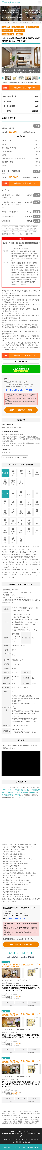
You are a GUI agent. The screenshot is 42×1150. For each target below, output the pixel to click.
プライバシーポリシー (30, 1139)
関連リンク (7, 1139)
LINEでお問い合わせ (21, 370)
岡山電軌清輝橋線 (17, 620)
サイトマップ (17, 1139)
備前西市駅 (21, 617)
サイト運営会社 (16, 1142)
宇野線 (14, 614)
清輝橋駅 (28, 625)
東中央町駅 (28, 622)
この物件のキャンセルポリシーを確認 (15, 457)
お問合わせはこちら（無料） (21, 410)
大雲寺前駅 (28, 620)
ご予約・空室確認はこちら (22, 944)
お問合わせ (27, 1142)
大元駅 (20, 614)
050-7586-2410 (22, 390)
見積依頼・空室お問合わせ (24, 87)
